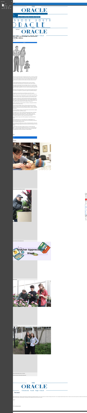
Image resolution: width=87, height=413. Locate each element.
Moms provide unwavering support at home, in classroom (18, 373)
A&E (24, 17)
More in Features (13, 142)
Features (22, 17)
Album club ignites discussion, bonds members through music (18, 375)
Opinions (19, 17)
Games (35, 17)
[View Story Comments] (86, 194)
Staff (37, 17)
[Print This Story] (86, 215)
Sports (27, 17)
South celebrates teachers (14, 279)
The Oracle (3, 1)
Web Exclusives (30, 17)
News (14, 15)
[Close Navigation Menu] (11, 1)
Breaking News (14, 17)
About (39, 17)
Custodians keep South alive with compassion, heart (17, 240)
